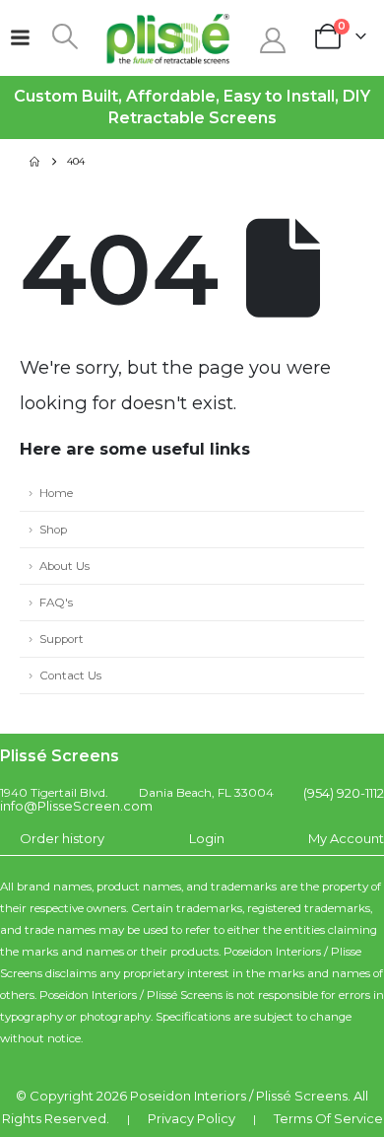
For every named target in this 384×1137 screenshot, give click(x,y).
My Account (346, 838)
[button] (64, 36)
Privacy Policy (191, 1118)
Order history (62, 838)
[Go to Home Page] (34, 162)
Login (206, 838)
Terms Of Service (328, 1118)
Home (56, 493)
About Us (64, 566)
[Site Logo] (168, 38)
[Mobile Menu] (19, 37)
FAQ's (56, 602)
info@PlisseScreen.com (76, 806)
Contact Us (70, 675)
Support (61, 639)
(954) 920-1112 (343, 793)
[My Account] (272, 40)
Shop (53, 529)
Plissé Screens (302, 1095)
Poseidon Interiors (188, 1095)
